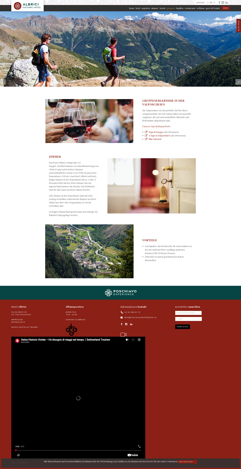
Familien (179, 8)
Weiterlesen (186, 461)
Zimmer (154, 8)
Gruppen (171, 8)
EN (214, 2)
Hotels (162, 8)
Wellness (200, 8)
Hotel (138, 8)
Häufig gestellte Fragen (24, 327)
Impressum (17, 319)
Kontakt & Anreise (75, 319)
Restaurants (190, 8)
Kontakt (201, 3)
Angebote (146, 8)
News (225, 8)
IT (208, 2)
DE (211, 2)
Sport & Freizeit (213, 8)
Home (131, 8)
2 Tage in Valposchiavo (159, 135)
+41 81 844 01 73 (132, 312)
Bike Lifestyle (155, 139)
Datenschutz (18, 322)
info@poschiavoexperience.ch (140, 317)
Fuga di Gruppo (156, 132)
